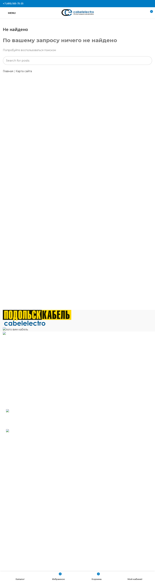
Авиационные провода (21, 469)
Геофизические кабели (22, 485)
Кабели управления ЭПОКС (25, 480)
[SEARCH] (147, 60)
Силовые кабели (17, 557)
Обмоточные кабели (20, 540)
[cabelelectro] (25, 323)
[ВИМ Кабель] (15, 329)
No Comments (31, 425)
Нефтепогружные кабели (23, 534)
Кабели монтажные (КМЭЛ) (25, 529)
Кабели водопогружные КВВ (26, 474)
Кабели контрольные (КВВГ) (25, 497)
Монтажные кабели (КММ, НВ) (27, 523)
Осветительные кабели (22, 545)
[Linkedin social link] (145, 3)
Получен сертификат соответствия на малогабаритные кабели (45, 418)
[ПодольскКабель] (37, 315)
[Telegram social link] (150, 3)
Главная (8, 71)
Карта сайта (24, 71)
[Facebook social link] (132, 3)
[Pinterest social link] (141, 3)
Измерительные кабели (22, 491)
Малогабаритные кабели (23, 502)
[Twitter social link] (137, 3)
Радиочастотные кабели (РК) (26, 551)
